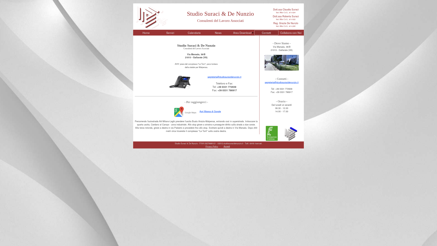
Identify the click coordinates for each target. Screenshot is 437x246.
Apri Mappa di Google (210, 111)
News (218, 33)
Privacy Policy (212, 146)
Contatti (266, 33)
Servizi (170, 33)
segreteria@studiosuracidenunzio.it (224, 76)
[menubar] (218, 32)
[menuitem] (146, 32)
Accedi (227, 146)
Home (146, 33)
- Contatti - (281, 78)
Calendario (194, 33)
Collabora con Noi (290, 33)
